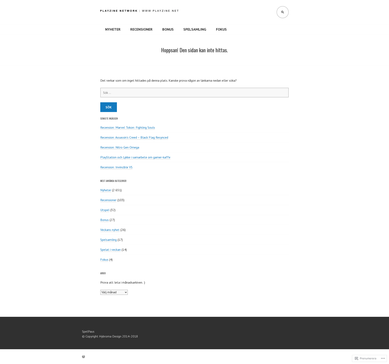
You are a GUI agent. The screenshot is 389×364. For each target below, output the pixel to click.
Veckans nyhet (110, 230)
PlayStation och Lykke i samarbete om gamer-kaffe (135, 157)
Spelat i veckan (110, 250)
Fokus (221, 29)
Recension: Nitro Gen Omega (119, 147)
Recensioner (141, 29)
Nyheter (113, 29)
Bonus (168, 29)
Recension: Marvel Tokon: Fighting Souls (127, 127)
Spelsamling (194, 29)
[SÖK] (283, 12)
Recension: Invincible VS (116, 167)
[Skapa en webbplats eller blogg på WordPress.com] (83, 357)
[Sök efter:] (194, 93)
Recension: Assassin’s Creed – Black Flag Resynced (134, 137)
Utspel (104, 210)
